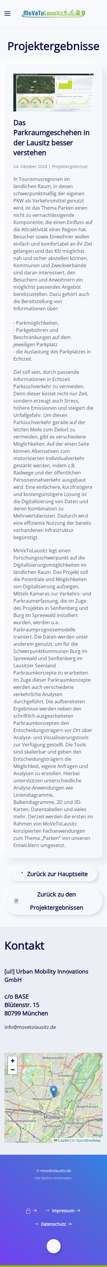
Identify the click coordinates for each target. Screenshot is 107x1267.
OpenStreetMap (88, 1140)
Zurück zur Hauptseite (57, 874)
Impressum (63, 1210)
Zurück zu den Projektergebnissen (56, 900)
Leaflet (63, 1140)
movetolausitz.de (55, 1170)
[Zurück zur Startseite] (53, 13)
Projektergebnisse (70, 166)
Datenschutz (53, 1224)
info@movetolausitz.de (30, 1027)
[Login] (32, 1210)
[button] (7, 13)
